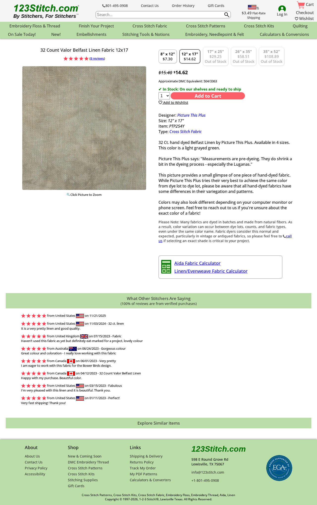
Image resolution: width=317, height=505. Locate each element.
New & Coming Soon (85, 456)
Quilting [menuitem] (300, 26)
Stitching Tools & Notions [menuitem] (146, 34)
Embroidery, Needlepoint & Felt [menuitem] (214, 34)
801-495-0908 (117, 5)
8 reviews (97, 58)
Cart (309, 4)
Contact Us (150, 5)
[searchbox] (163, 14)
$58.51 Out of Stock (243, 56)
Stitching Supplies (83, 480)
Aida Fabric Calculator (197, 263)
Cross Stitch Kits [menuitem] (259, 26)
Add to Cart (208, 96)
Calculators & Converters (150, 480)
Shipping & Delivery (146, 456)
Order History (183, 5)
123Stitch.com (218, 448)
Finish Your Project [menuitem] (96, 26)
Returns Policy (142, 462)
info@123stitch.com (207, 472)
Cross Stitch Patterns (85, 468)
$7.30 (167, 56)
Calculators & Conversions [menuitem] (284, 34)
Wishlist (306, 18)
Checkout (305, 12)
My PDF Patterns (143, 474)
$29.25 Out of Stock (215, 56)
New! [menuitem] (56, 34)
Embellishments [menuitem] (91, 34)
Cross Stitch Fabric (185, 131)
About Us (32, 456)
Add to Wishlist (175, 102)
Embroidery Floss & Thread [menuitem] (34, 26)
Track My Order (143, 468)
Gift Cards (216, 5)
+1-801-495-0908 (205, 480)
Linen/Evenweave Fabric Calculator (211, 271)
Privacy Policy (36, 468)
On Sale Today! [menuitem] (22, 34)
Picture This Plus (191, 115)
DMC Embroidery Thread (88, 462)
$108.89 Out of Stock (271, 56)
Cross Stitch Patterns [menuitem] (205, 26)
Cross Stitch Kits (81, 474)
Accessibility (35, 474)
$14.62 (190, 56)
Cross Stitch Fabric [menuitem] (149, 26)
